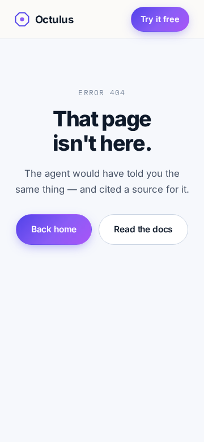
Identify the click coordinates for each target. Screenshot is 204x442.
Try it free (160, 19)
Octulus (54, 19)
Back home (54, 229)
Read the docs (143, 229)
